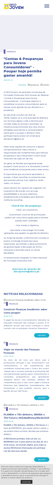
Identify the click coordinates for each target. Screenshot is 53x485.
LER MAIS (41, 335)
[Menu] (46, 6)
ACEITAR (26, 482)
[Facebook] (33, 84)
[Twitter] (44, 84)
